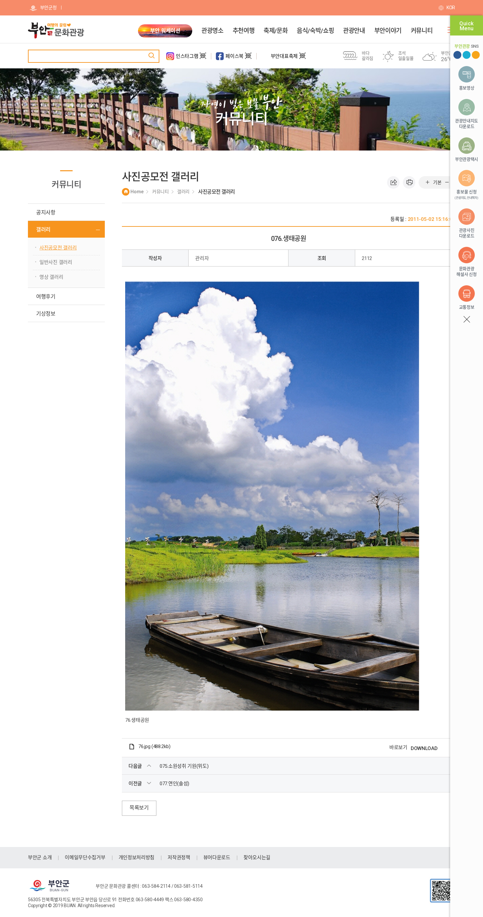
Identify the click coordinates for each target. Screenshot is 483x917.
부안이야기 (388, 31)
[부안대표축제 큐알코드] (302, 58)
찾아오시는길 (256, 857)
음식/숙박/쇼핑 (315, 31)
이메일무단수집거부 (85, 857)
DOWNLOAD (424, 748)
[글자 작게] (447, 182)
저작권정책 (179, 857)
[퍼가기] (393, 182)
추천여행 (243, 31)
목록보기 (139, 808)
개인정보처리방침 (137, 857)
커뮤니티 (421, 31)
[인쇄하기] (409, 182)
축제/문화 (276, 31)
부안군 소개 (40, 857)
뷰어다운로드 (216, 857)
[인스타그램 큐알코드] (202, 58)
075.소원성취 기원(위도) (184, 766)
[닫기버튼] (466, 319)
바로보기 (398, 747)
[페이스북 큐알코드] (248, 58)
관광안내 (354, 31)
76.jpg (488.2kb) (154, 746)
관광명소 (212, 31)
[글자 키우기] (427, 182)
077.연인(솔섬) (174, 784)
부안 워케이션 (165, 31)
